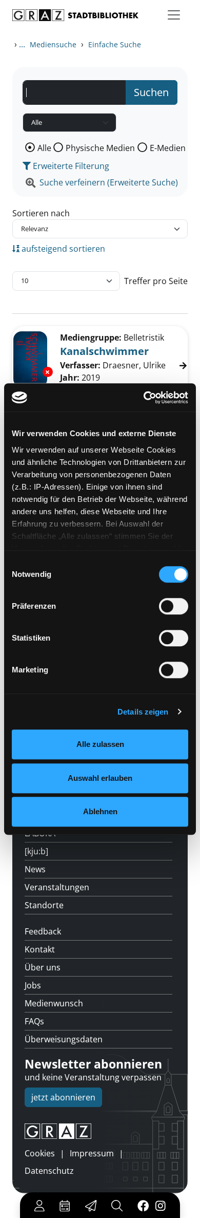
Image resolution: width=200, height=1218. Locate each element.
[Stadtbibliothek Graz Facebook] (143, 1205)
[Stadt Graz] (100, 1131)
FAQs (34, 1021)
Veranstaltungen (57, 887)
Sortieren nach (41, 213)
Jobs (33, 985)
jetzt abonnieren (63, 1097)
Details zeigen (142, 711)
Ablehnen (100, 811)
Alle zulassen (100, 744)
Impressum (92, 1153)
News (35, 869)
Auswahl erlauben (100, 778)
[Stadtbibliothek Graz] (75, 15)
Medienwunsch (54, 1003)
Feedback (43, 931)
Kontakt (40, 949)
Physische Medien (100, 148)
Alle (44, 148)
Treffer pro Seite (156, 281)
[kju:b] (36, 851)
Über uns (43, 967)
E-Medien (168, 148)
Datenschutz (49, 1170)
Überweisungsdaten (64, 1039)
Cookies (40, 1153)
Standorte (44, 905)
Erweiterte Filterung (70, 166)
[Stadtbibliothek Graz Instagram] (160, 1205)
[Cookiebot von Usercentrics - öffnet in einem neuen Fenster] (143, 397)
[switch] (173, 606)
